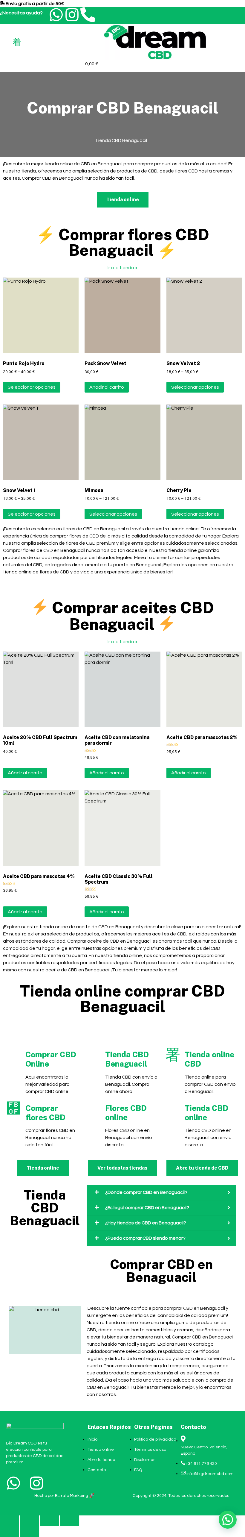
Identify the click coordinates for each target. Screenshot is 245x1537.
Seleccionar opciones (32, 387)
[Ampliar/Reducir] (9, 1520)
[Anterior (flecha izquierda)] (9, 1531)
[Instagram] (72, 14)
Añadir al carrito (106, 387)
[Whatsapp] (56, 14)
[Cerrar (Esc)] (69, 1520)
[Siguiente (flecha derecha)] (29, 1531)
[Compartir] (49, 1520)
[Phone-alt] (87, 14)
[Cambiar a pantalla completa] (29, 1520)
